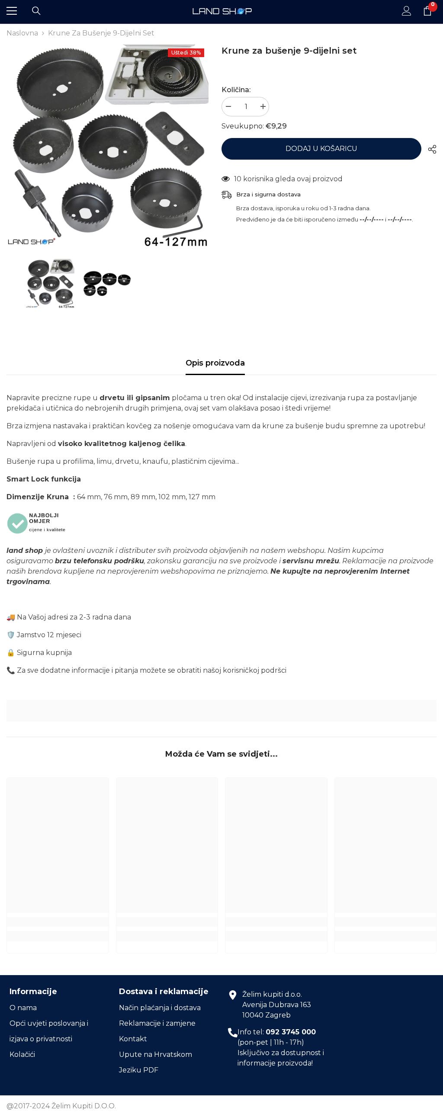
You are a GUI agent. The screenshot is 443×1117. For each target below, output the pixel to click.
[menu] (11, 11)
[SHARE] (429, 149)
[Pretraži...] (36, 11)
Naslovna (22, 33)
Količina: (236, 90)
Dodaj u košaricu (321, 148)
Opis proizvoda (215, 363)
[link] (221, 711)
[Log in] (406, 11)
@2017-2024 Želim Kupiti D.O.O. (61, 1106)
